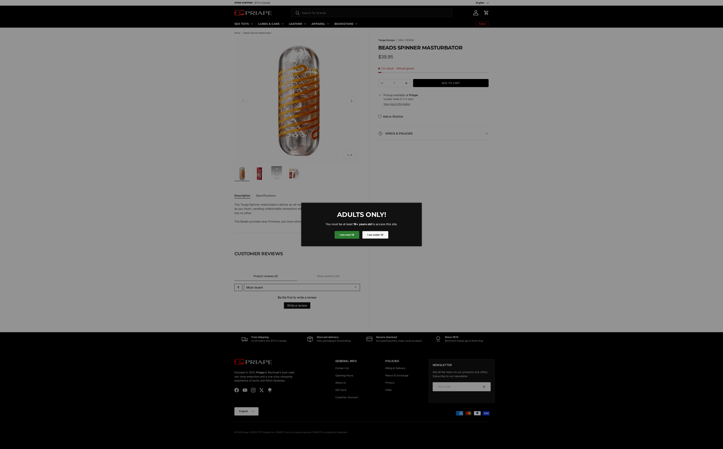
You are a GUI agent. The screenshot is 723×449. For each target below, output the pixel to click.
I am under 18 (375, 234)
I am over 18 (347, 234)
